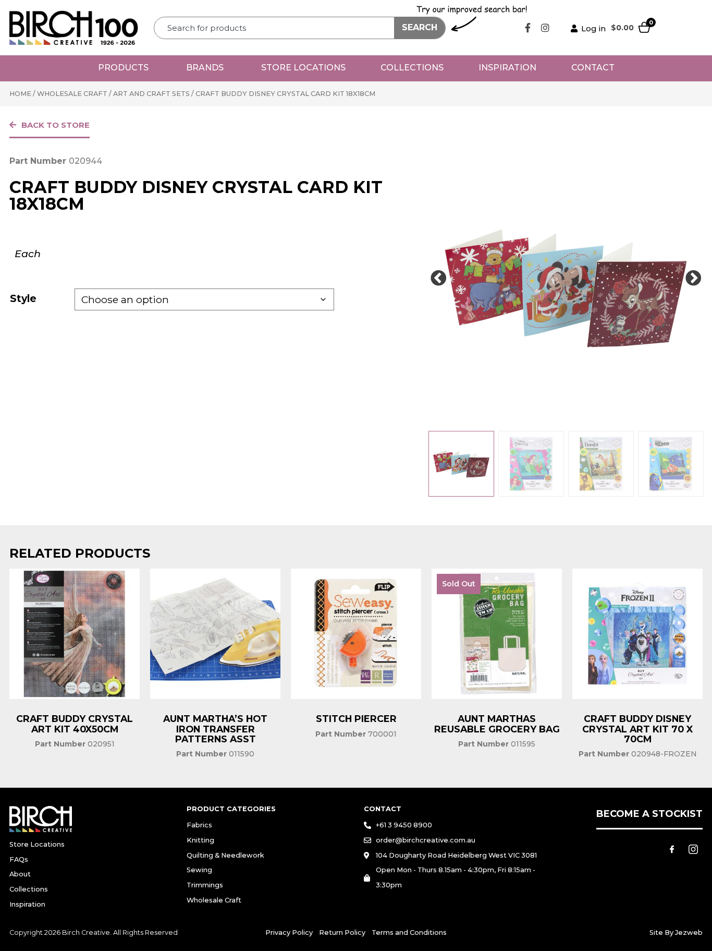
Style (23, 298)
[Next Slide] (693, 278)
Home (20, 94)
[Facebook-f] (528, 27)
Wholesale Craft (72, 94)
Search (419, 27)
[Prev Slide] (438, 278)
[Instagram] (545, 27)
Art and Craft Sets (151, 94)
